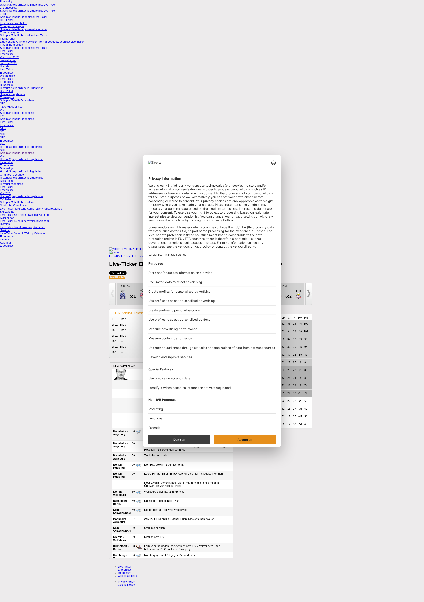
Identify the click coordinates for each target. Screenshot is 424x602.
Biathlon (5, 224)
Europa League (9, 32)
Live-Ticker (50, 4)
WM (2, 109)
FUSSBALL (116, 255)
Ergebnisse (36, 4)
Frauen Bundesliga (11, 44)
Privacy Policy (126, 581)
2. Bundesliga (8, 7)
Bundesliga (7, 1)
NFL (2, 131)
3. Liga (4, 13)
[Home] (114, 252)
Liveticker (5, 239)
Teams (4, 60)
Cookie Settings (127, 575)
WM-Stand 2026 (9, 57)
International (7, 38)
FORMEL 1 (129, 255)
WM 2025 (5, 193)
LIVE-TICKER (130, 248)
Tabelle (25, 4)
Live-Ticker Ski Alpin (12, 233)
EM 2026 (5, 199)
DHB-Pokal (6, 180)
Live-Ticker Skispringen (14, 221)
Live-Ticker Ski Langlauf (14, 214)
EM (2, 115)
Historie (4, 66)
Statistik (4, 4)
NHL (3, 134)
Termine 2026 (8, 63)
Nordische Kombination (14, 205)
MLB (3, 128)
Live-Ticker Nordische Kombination (21, 208)
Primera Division (28, 41)
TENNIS (141, 255)
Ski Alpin (5, 230)
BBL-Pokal (6, 91)
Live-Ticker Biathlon (12, 227)
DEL (2, 143)
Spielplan (15, 4)
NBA (3, 103)
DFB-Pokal (6, 20)
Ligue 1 (4, 41)
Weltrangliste (8, 75)
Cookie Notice (126, 584)
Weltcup (47, 208)
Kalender (57, 208)
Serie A (13, 41)
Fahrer (12, 60)
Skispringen (7, 218)
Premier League (47, 41)
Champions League (12, 26)
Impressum (124, 572)
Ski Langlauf (7, 211)
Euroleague (7, 97)
